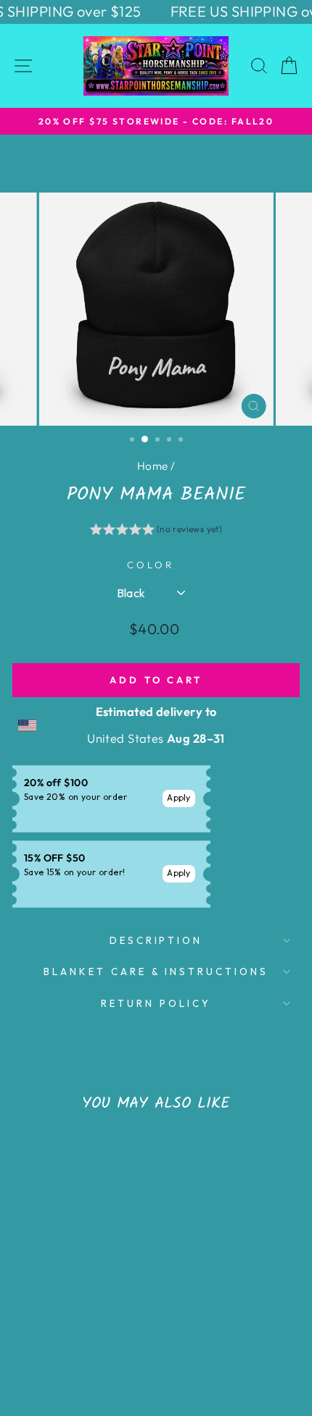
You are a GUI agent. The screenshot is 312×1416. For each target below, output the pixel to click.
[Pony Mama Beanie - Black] (33, 1331)
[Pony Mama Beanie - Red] (100, 1331)
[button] (156, 531)
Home (152, 466)
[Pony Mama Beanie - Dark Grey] (83, 1331)
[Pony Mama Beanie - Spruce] (67, 1331)
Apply (179, 797)
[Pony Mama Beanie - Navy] (50, 1331)
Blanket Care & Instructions (156, 971)
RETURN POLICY (156, 1003)
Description (156, 940)
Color (150, 564)
